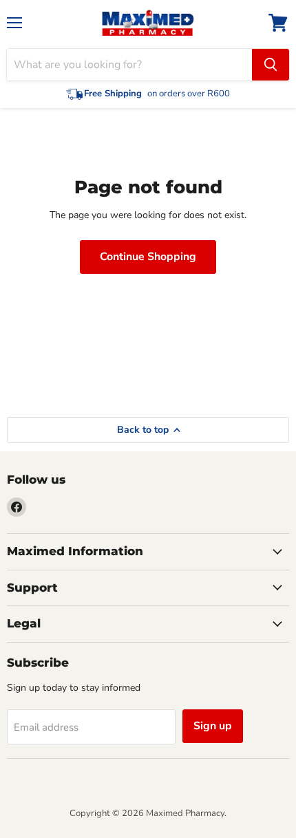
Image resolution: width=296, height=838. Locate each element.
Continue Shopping (148, 256)
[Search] (270, 64)
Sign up (212, 725)
